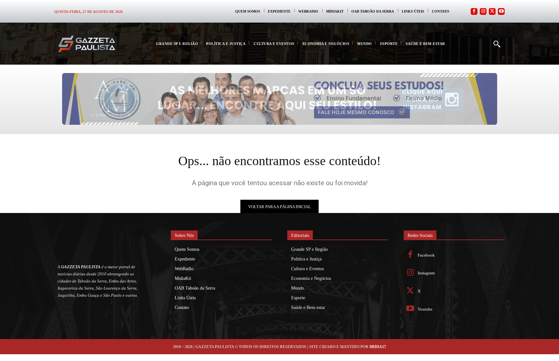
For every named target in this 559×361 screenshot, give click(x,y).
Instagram (426, 273)
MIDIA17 (377, 347)
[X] (410, 291)
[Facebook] (474, 11)
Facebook (426, 255)
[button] (496, 44)
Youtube (425, 309)
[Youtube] (501, 11)
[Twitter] (492, 11)
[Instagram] (483, 11)
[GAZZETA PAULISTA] (86, 44)
